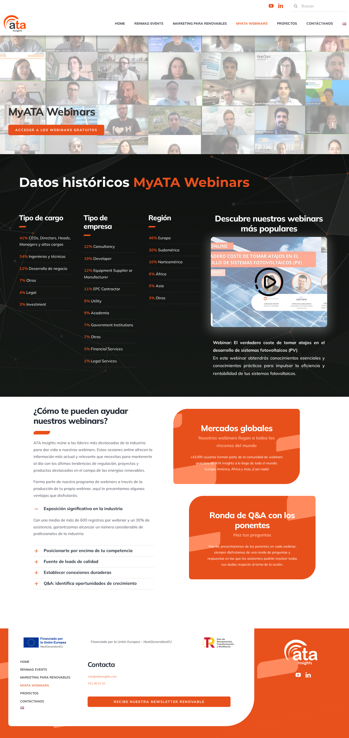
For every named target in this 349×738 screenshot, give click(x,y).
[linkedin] (280, 6)
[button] (93, 509)
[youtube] (271, 6)
